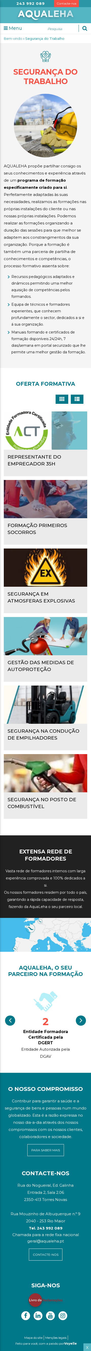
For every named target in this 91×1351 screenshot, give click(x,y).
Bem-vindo (13, 38)
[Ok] (85, 28)
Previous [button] (10, 1020)
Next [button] (81, 1020)
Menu (15, 28)
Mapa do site (33, 1338)
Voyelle (70, 1343)
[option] (45, 1024)
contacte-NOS (45, 1254)
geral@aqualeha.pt (45, 1241)
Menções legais (55, 1338)
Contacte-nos (66, 3)
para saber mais (45, 1150)
